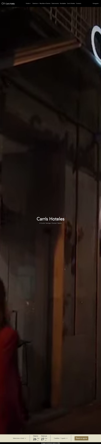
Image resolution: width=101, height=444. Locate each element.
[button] (19, 438)
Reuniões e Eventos (45, 3)
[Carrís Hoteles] (8, 3)
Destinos (35, 3)
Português (95, 3)
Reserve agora (81, 438)
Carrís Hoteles (71, 3)
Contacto (78, 3)
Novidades (63, 3)
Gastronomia (55, 3)
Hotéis (27, 3)
